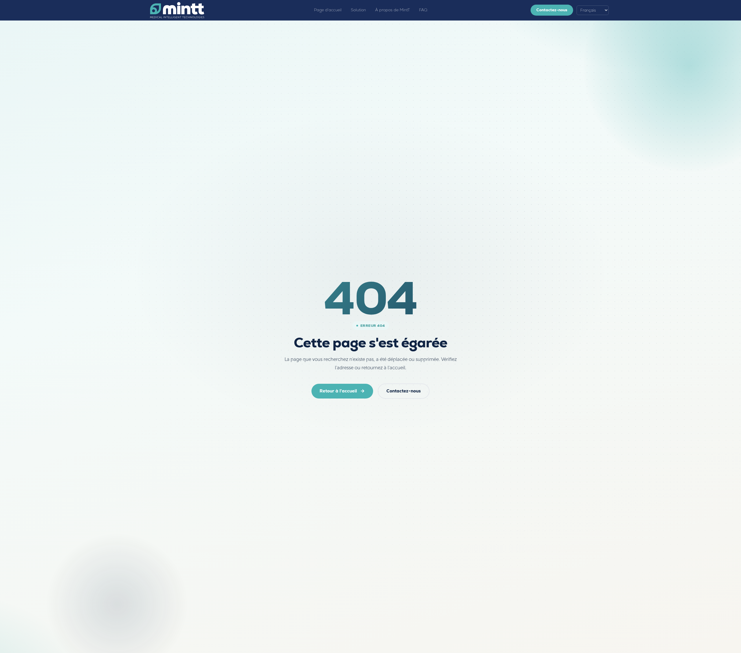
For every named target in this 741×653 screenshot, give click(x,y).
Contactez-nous (551, 10)
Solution (358, 10)
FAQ (423, 10)
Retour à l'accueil (338, 391)
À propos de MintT (392, 10)
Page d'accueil (328, 10)
